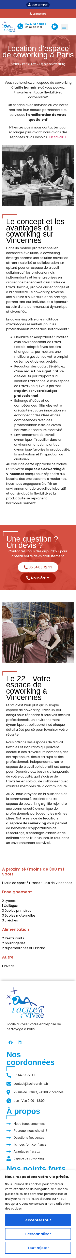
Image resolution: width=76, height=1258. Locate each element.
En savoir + (57, 137)
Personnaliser (38, 1233)
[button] (64, 27)
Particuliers (29, 64)
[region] (38, 1214)
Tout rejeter (38, 1247)
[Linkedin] (20, 1043)
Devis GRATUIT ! (35, 24)
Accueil (15, 64)
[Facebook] (10, 1043)
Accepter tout (38, 1220)
